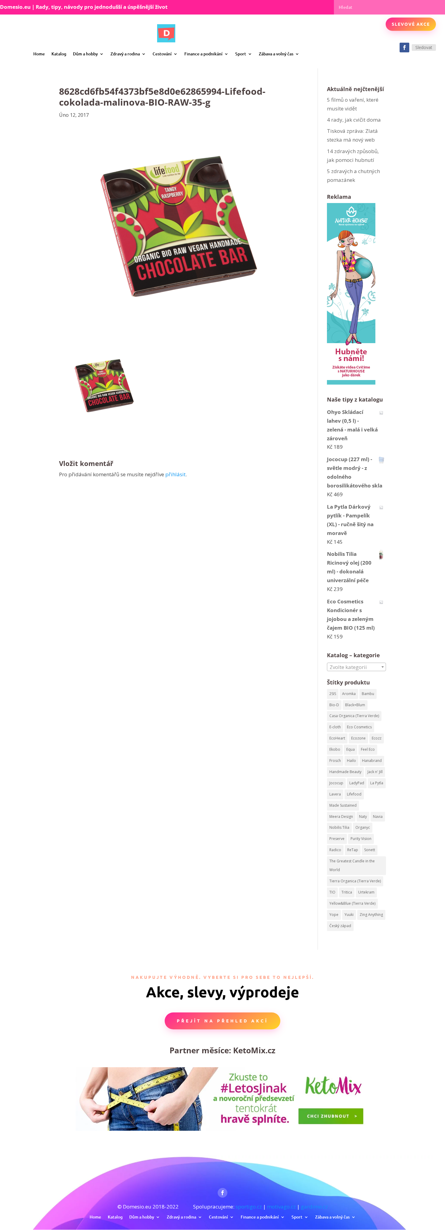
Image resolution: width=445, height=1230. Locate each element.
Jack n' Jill (375, 771)
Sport (240, 54)
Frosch (335, 760)
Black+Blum (355, 704)
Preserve (336, 838)
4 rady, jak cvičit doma (354, 119)
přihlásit (175, 474)
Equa (350, 749)
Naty (363, 816)
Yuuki (349, 914)
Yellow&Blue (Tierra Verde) (352, 903)
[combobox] (356, 667)
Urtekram (366, 892)
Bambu (368, 693)
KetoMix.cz (254, 1050)
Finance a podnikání (203, 54)
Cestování (162, 54)
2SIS (332, 693)
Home (39, 54)
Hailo (351, 760)
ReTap (352, 849)
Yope (333, 914)
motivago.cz (281, 1206)
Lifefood (354, 794)
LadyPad (356, 783)
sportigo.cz (249, 1206)
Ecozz (376, 738)
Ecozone (358, 738)
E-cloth (335, 727)
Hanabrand (372, 760)
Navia (378, 816)
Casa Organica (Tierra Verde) (354, 715)
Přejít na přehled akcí (222, 1020)
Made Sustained (343, 805)
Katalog (58, 54)
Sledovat (423, 47)
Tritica (346, 892)
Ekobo (334, 749)
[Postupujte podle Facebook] (404, 47)
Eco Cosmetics (359, 727)
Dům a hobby (85, 54)
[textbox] (356, 667)
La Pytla (376, 783)
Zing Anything (371, 914)
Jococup (336, 783)
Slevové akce (411, 24)
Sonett (369, 849)
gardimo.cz (314, 1206)
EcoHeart (337, 738)
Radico (335, 849)
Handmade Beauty (345, 771)
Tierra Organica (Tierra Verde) (355, 881)
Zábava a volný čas (276, 54)
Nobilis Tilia (339, 827)
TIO (332, 892)
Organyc (362, 827)
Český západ (340, 925)
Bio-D (334, 704)
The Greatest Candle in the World (352, 865)
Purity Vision (361, 838)
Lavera (335, 794)
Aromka (349, 693)
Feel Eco (368, 749)
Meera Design (341, 816)
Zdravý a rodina (125, 54)
